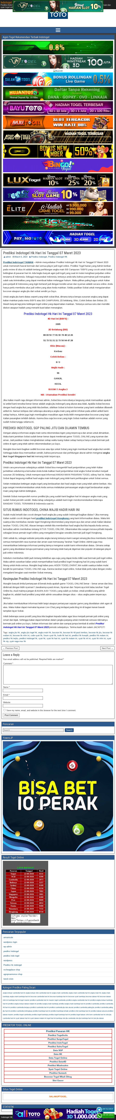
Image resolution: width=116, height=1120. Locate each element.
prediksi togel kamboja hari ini (59, 1014)
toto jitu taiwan (98, 1018)
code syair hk (36, 635)
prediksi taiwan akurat (99, 1011)
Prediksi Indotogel (39, 257)
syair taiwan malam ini (38, 1018)
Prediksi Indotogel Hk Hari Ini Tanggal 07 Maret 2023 (42, 253)
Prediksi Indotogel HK (57, 257)
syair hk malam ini (69, 638)
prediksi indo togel (11, 956)
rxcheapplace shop (11, 970)
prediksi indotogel (11, 951)
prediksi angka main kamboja (47, 1004)
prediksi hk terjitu (10, 638)
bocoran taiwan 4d (92, 996)
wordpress (7, 960)
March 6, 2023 (21, 257)
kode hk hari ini (64, 635)
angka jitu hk (14, 632)
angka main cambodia (60, 993)
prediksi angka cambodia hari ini (78, 1000)
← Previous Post (10, 648)
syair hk (42, 638)
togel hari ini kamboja (54, 1018)
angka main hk (44, 632)
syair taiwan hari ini (23, 1018)
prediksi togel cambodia (22, 1014)
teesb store (8, 979)
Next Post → (107, 648)
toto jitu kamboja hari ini (84, 1018)
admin (8, 257)
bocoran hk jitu (95, 632)
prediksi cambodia (92, 1004)
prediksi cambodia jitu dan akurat (61, 1007)
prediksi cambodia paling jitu (84, 1007)
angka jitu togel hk (29, 632)
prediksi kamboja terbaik (60, 1011)
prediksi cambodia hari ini (39, 1007)
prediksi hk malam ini (99, 635)
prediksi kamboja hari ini (41, 1011)
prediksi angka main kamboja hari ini (72, 1004)
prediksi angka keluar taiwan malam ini (22, 1004)
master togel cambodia (57, 1000)
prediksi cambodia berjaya (20, 1007)
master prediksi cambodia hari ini (36, 1000)
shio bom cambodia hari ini (95, 1014)
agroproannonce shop (12, 974)
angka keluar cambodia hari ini (14, 993)
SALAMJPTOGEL (58, 1096)
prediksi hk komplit (80, 635)
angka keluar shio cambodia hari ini (38, 993)
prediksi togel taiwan (78, 1014)
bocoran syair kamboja (76, 996)
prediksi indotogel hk (28, 638)
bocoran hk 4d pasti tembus (75, 632)
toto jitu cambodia (69, 1018)
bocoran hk (57, 632)
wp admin (7, 946)
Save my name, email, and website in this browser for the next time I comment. (41, 710)
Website (6, 702)
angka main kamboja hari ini (20, 996)
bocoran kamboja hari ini (59, 996)
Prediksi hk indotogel (12, 965)
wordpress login (10, 942)
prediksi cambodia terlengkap (21, 1011)
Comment (8, 663)
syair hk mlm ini (99, 638)
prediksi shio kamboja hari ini (79, 1011)
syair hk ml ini (84, 638)
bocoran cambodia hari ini (40, 996)
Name (6, 687)
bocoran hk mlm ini (21, 635)
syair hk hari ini (53, 638)
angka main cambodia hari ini (79, 993)
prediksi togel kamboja (40, 1014)
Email (6, 695)
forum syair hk (50, 635)
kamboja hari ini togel (16, 1000)
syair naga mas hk (18, 641)
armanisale (8, 937)
